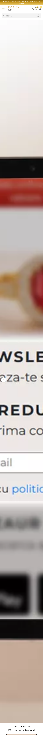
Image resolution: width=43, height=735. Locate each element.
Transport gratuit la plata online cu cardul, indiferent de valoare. (21, 2)
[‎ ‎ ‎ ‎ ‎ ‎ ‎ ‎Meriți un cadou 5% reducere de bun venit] (21, 371)
